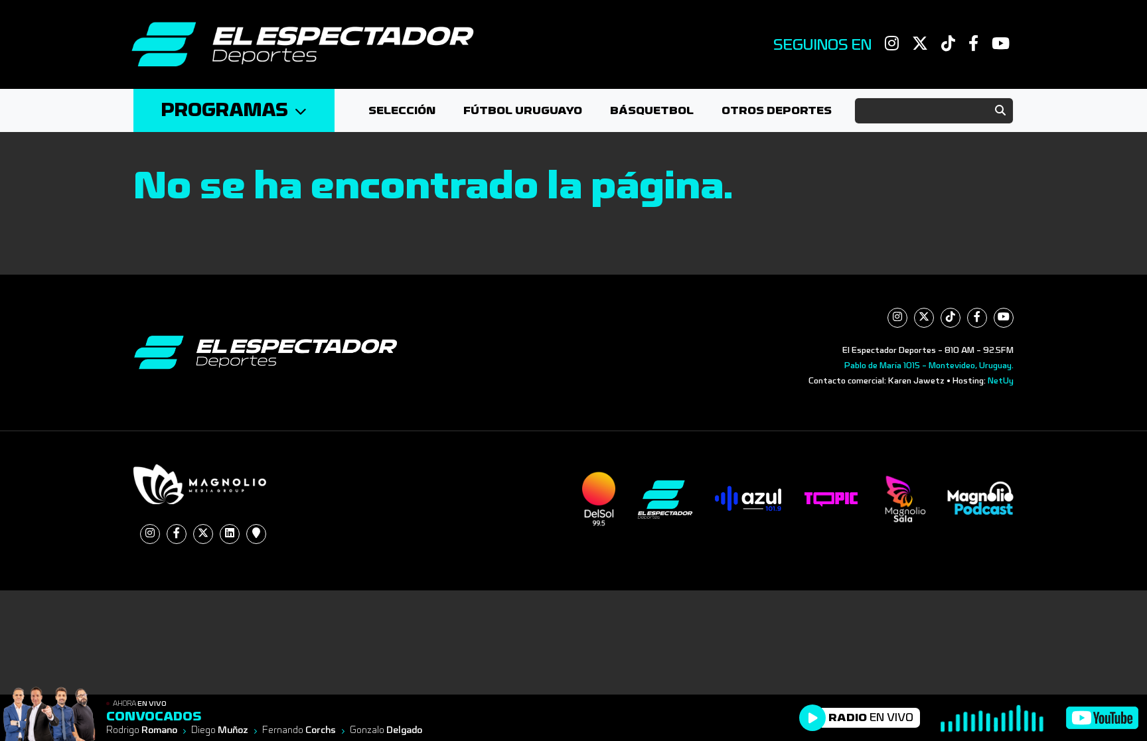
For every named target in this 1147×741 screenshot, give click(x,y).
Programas (224, 110)
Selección (401, 110)
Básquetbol (652, 110)
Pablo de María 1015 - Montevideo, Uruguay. (929, 365)
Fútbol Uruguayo (522, 110)
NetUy (1001, 380)
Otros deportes (777, 110)
